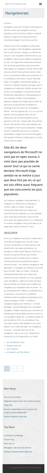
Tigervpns (8, 405)
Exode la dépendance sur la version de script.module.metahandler (20, 411)
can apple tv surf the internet (18, 352)
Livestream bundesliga (13, 435)
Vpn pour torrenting (12, 397)
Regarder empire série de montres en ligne (22, 401)
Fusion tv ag (9, 439)
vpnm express (12, 349)
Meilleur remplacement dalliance (18, 452)
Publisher (7, 23)
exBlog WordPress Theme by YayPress (26, 468)
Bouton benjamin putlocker (15, 417)
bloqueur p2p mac (14, 346)
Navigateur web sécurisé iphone (17, 448)
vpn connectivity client (15, 342)
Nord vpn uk (9, 444)
